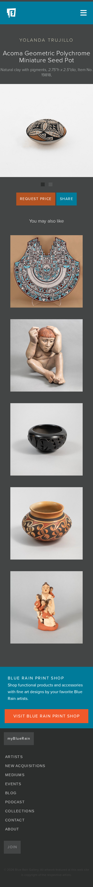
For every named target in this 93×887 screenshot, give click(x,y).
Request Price (36, 199)
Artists (14, 757)
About (12, 829)
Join (12, 847)
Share (66, 199)
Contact (15, 820)
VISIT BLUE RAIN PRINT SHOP (46, 716)
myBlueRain (18, 738)
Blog (11, 793)
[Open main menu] (83, 13)
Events (13, 784)
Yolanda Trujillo (46, 40)
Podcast (15, 802)
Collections (19, 811)
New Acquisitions (25, 766)
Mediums (15, 775)
